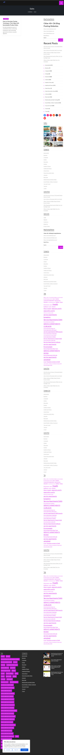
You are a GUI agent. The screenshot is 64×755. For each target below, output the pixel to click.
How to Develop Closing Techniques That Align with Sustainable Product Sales (11, 23)
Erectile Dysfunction (51, 302)
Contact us (46, 222)
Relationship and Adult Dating (51, 99)
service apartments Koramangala (50, 345)
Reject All (16, 749)
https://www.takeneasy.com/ (50, 28)
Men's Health (47, 308)
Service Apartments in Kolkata (50, 336)
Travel (46, 111)
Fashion (46, 79)
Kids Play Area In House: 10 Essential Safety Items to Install (56, 654)
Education (47, 76)
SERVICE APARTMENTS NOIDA (52, 352)
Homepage (30, 11)
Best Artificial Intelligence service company (56, 297)
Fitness (61, 302)
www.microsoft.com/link (48, 365)
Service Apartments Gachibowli (49, 321)
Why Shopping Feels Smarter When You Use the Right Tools (57, 673)
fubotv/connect (46, 304)
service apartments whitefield (50, 358)
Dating (46, 73)
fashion (57, 302)
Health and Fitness (49, 85)
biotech (53, 298)
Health (55, 304)
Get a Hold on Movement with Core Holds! (53, 50)
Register (45, 219)
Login (45, 217)
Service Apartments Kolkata (52, 342)
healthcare (46, 306)
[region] (16, 746)
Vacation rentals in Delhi (53, 362)
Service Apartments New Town (51, 348)
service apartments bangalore (50, 316)
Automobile (47, 65)
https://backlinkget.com (49, 31)
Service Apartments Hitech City (49, 328)
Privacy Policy (47, 226)
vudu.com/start (46, 363)
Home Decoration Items (50, 91)
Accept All (24, 749)
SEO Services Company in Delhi (48, 312)
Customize (8, 749)
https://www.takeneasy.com (50, 235)
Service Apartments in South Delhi (53, 338)
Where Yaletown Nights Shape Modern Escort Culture (56, 667)
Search (45, 37)
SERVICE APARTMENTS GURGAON (52, 325)
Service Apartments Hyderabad (50, 333)
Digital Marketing (57, 300)
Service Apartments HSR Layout (50, 330)
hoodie (50, 306)
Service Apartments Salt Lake (50, 355)
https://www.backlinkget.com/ (50, 237)
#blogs (45, 297)
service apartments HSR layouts (53, 332)
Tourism (46, 108)
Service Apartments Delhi (53, 320)
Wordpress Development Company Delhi (55, 363)
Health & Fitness (48, 82)
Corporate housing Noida (49, 300)
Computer (6, 18)
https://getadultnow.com (49, 33)
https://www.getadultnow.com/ (50, 239)
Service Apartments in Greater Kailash (50, 335)
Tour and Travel (48, 105)
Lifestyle (47, 94)
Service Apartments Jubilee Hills (49, 340)
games (51, 304)
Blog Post (46, 224)
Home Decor (47, 88)
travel (45, 362)
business (57, 298)
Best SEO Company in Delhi (48, 480)
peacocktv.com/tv (49, 311)
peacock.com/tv (57, 308)
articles (47, 297)
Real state (47, 97)
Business (47, 68)
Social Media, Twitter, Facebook (51, 102)
